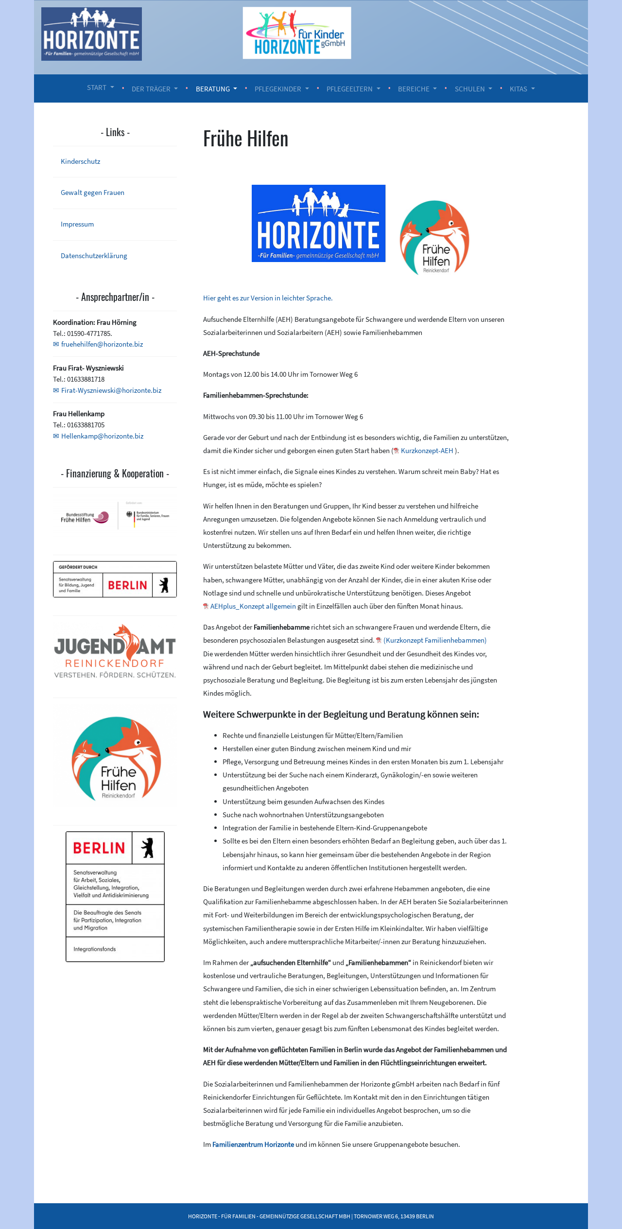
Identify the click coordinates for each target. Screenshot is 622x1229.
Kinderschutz (80, 161)
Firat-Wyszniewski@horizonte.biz (111, 390)
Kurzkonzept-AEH (427, 450)
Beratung (213, 88)
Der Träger (151, 88)
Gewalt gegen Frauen (92, 192)
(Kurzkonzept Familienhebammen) (435, 640)
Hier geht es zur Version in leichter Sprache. (268, 297)
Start (96, 87)
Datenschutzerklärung (94, 255)
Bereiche (414, 88)
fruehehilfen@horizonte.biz (102, 344)
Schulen (470, 88)
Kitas (518, 88)
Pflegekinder (278, 88)
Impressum (77, 223)
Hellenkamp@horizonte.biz (102, 435)
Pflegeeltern (350, 88)
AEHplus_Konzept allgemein (253, 606)
